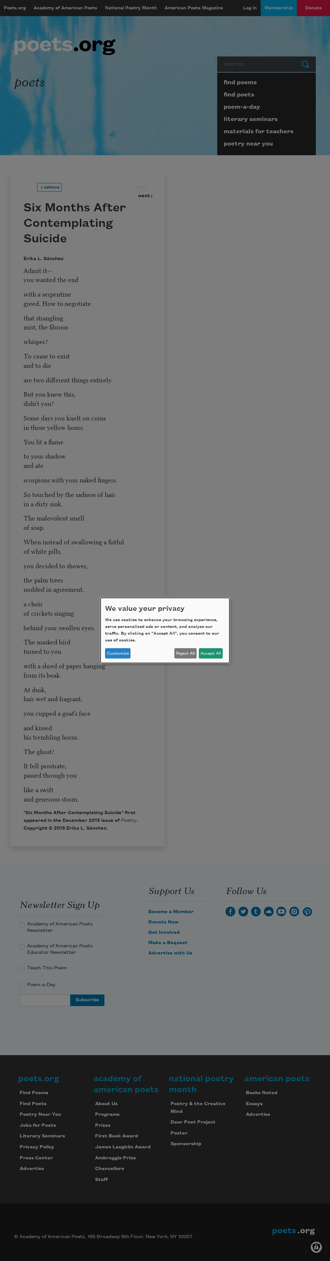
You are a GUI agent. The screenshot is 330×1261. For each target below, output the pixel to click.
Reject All (185, 653)
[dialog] (165, 630)
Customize (118, 653)
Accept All (210, 653)
